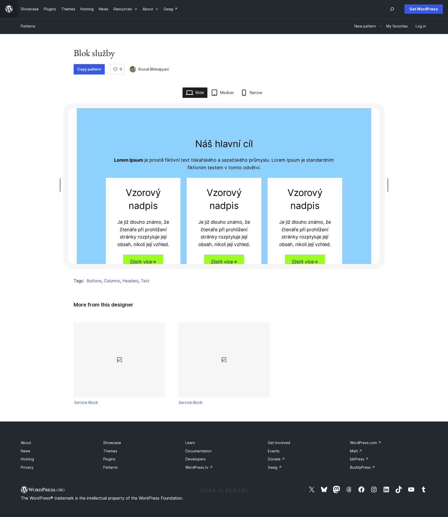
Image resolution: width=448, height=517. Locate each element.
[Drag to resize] (61, 185)
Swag (275, 467)
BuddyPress (362, 467)
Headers (130, 280)
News (25, 451)
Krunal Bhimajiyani (153, 69)
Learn (190, 442)
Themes (110, 451)
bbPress (359, 459)
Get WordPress (423, 9)
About (26, 442)
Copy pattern (89, 69)
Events (273, 451)
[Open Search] (392, 9)
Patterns (28, 26)
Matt (356, 451)
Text (145, 280)
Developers (195, 459)
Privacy (27, 467)
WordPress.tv (199, 467)
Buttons (94, 280)
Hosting (27, 459)
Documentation (198, 451)
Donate (276, 459)
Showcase (112, 442)
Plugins (109, 459)
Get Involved (279, 442)
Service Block (86, 402)
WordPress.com (365, 442)
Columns (112, 280)
